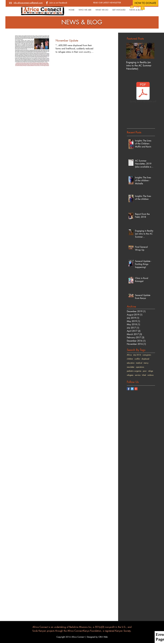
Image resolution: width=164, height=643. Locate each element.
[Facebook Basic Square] (128, 388)
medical (139, 363)
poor (145, 371)
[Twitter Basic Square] (132, 388)
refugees (130, 375)
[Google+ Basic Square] (136, 388)
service (137, 375)
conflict (137, 359)
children (130, 359)
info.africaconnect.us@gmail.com (28, 2)
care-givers (147, 355)
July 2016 (137, 355)
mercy (146, 363)
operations (140, 367)
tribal (144, 375)
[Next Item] (150, 51)
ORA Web (103, 637)
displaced (145, 359)
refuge (150, 371)
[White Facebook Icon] (47, 3)
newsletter (130, 367)
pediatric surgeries (134, 371)
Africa (129, 355)
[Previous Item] (130, 51)
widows (150, 375)
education (130, 363)
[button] (142, 7)
